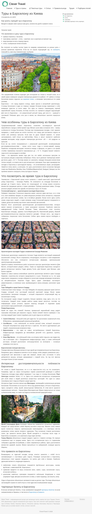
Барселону (32, 492)
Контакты (82, 499)
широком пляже (28, 99)
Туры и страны (21, 8)
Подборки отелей (84, 8)
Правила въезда (60, 8)
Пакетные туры (36, 8)
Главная (9, 8)
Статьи (48, 8)
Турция (71, 8)
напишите (56, 50)
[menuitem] (9, 8)
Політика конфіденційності (69, 500)
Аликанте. (41, 492)
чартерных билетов (47, 490)
